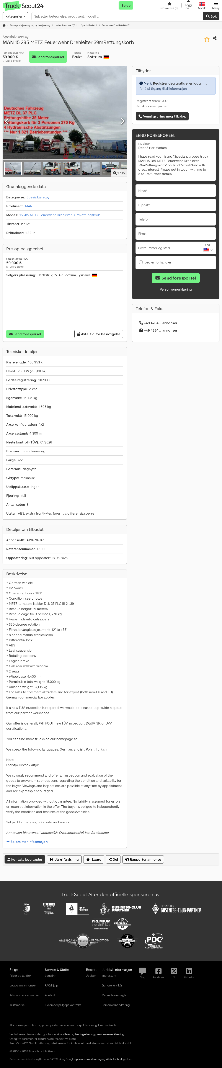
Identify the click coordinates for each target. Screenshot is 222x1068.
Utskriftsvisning (66, 859)
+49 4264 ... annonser (160, 323)
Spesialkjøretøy (37, 197)
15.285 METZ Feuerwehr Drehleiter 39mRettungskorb (60, 215)
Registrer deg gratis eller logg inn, (180, 83)
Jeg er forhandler (157, 262)
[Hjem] (4, 25)
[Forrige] (7, 121)
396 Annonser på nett (152, 106)
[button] (215, 5)
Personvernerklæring (176, 289)
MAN (29, 206)
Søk (213, 16)
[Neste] (122, 121)
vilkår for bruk (114, 1059)
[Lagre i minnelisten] (207, 39)
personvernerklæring (88, 1059)
